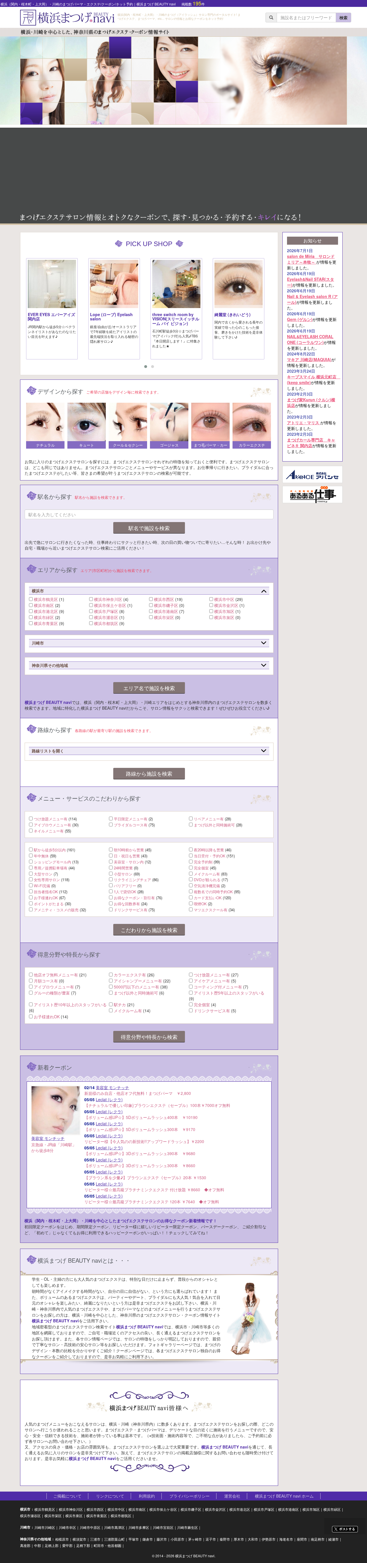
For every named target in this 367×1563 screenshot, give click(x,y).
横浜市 (25, 1509)
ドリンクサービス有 (130, 909)
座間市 (302, 1539)
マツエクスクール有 (210, 909)
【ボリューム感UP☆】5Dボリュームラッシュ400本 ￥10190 (141, 1114)
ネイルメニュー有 (49, 831)
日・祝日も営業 (127, 856)
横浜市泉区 (224, 617)
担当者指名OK (46, 891)
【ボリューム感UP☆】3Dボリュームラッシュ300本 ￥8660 (139, 1162)
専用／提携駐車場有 (50, 868)
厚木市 (239, 1539)
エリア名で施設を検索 (149, 688)
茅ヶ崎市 (195, 1539)
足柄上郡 (51, 1545)
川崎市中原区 (90, 1527)
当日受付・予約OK (209, 856)
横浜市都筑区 (106, 623)
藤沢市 (162, 1539)
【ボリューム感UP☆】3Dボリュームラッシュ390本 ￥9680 (139, 1150)
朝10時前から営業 (129, 849)
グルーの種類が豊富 (52, 993)
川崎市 (25, 1527)
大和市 (253, 1539)
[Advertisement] (183, 168)
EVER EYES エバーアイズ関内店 (51, 317)
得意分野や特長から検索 (149, 1036)
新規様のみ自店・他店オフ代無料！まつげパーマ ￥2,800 (137, 1090)
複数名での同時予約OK (213, 891)
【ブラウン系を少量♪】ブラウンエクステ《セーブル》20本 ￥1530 (145, 1174)
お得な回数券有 (127, 903)
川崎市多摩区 (138, 1527)
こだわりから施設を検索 (149, 929)
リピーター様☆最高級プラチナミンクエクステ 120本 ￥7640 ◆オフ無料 (151, 1198)
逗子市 (211, 1539)
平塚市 (133, 1539)
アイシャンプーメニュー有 (138, 981)
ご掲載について (67, 1496)
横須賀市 (79, 1539)
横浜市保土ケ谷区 (110, 605)
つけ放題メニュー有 (50, 819)
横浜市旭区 (224, 611)
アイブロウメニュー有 (52, 825)
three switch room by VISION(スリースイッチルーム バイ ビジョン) (175, 319)
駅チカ (120, 1004)
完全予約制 (203, 862)
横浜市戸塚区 (106, 611)
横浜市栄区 (164, 617)
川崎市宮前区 (163, 1527)
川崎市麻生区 (187, 1527)
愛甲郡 (67, 1545)
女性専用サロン (47, 879)
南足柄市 (318, 1539)
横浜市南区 (44, 605)
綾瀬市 (333, 1539)
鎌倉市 (147, 1539)
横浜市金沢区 (226, 605)
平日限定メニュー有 (130, 819)
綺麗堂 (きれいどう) (232, 314)
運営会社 (232, 1496)
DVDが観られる (207, 879)
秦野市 (225, 1539)
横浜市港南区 (166, 611)
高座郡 (25, 1545)
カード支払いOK (208, 897)
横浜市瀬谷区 (106, 617)
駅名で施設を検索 (149, 528)
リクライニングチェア (132, 879)
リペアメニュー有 (209, 819)
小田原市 (177, 1539)
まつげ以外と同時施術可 (214, 825)
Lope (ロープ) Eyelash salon (111, 317)
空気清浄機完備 (207, 885)
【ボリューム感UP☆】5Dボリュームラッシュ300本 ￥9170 (139, 1126)
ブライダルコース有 (130, 825)
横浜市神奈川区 (108, 599)
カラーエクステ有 (130, 975)
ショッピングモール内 (52, 862)
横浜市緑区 (44, 617)
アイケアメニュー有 (212, 981)
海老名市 (286, 1539)
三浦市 (95, 1539)
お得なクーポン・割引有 (134, 897)
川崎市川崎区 (44, 1527)
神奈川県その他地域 (35, 1539)
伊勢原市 (269, 1539)
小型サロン (123, 874)
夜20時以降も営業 (209, 849)
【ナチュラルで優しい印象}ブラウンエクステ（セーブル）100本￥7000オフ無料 (157, 1102)
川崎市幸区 (67, 1527)
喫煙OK (200, 903)
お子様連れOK (46, 897)
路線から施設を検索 (149, 773)
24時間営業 (123, 868)
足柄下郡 (83, 1545)
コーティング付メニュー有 (218, 987)
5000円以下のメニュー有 (136, 987)
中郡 (37, 1545)
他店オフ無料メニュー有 (56, 975)
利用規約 (147, 1496)
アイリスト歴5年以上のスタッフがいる (229, 993)
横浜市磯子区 (166, 605)
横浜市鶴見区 (46, 599)
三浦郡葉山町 (114, 1539)
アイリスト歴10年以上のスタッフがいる (70, 1004)
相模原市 (62, 1539)
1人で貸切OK (125, 891)
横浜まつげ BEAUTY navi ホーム (284, 1496)
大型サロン (43, 874)
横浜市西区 (164, 599)
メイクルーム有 (207, 874)
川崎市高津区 (114, 1527)
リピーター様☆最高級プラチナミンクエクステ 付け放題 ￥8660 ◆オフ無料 (154, 1186)
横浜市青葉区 (46, 623)
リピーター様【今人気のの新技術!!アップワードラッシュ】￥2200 (144, 1138)
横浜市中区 (224, 599)
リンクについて (110, 1496)
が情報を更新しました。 (311, 259)
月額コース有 (46, 981)
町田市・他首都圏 (107, 1545)
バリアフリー (125, 885)
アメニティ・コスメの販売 (56, 909)
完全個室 (201, 868)
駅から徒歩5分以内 (50, 849)
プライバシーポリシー (189, 1496)
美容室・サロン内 (129, 862)
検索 (343, 17)
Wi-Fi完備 (42, 885)
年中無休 (41, 856)
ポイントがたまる (49, 903)
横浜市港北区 (46, 611)
